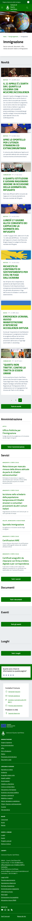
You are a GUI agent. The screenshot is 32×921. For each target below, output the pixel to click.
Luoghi (3, 835)
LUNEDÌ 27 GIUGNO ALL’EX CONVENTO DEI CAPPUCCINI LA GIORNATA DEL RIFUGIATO (15, 226)
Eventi (3, 838)
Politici (3, 754)
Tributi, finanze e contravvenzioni (11, 804)
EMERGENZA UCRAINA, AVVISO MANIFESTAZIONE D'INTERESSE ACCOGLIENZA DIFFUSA (15, 322)
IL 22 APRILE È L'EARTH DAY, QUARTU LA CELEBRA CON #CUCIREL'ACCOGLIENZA (16, 88)
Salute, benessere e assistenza (14, 521)
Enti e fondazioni (6, 751)
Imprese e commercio (7, 795)
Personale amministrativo (9, 757)
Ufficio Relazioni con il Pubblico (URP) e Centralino (12, 866)
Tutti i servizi (16, 579)
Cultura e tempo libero (8, 787)
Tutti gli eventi (16, 624)
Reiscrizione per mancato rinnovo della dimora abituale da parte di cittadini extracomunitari (16, 470)
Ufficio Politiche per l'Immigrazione (12, 432)
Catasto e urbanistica (7, 784)
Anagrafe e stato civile (11, 462)
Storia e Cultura (6, 844)
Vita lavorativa (5, 810)
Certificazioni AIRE (11, 540)
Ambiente (4, 772)
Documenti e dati (6, 760)
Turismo (3, 807)
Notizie (5, 80)
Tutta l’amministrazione (16, 447)
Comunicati (7, 175)
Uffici (5, 426)
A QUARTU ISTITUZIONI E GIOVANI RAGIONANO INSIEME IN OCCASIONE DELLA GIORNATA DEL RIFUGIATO (16, 184)
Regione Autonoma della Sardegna (12, 2)
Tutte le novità (16, 406)
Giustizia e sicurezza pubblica (10, 792)
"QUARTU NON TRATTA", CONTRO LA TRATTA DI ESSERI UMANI (14, 369)
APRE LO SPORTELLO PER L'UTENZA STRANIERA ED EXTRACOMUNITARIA (14, 144)
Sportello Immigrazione (13, 524)
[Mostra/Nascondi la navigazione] (2, 7)
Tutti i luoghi (16, 653)
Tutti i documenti (16, 599)
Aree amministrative (7, 745)
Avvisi (5, 313)
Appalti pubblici (5, 778)
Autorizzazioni (5, 781)
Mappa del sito (21, 916)
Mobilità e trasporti (7, 798)
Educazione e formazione (8, 790)
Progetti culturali (6, 841)
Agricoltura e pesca (7, 769)
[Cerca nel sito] (27, 8)
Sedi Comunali (5, 916)
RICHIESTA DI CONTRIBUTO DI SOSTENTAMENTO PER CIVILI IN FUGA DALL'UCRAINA (15, 272)
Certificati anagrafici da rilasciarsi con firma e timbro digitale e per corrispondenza (16, 560)
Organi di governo (6, 742)
